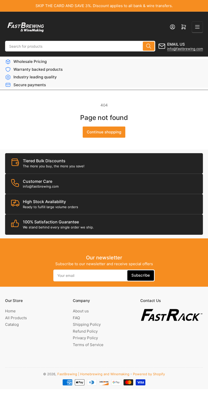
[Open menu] (197, 26)
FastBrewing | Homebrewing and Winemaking (93, 374)
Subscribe (140, 275)
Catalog (12, 324)
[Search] (148, 46)
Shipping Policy (87, 324)
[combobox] (80, 46)
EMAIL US (176, 44)
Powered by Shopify (149, 374)
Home (10, 311)
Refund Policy (85, 331)
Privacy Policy (85, 337)
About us (81, 311)
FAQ (76, 317)
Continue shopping (104, 132)
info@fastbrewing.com (185, 49)
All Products (16, 317)
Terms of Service (88, 344)
